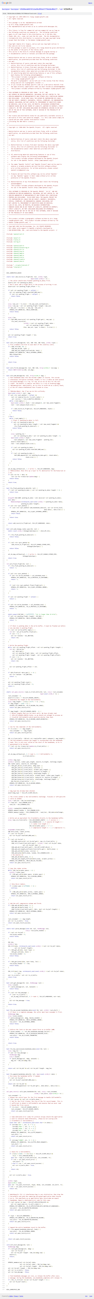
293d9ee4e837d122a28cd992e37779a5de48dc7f (38, 9)
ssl (61, 9)
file (39, 13)
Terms (21, 1296)
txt (86, 1296)
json (90, 1296)
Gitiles (11, 1296)
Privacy (16, 1296)
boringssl (5, 9)
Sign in (90, 3)
